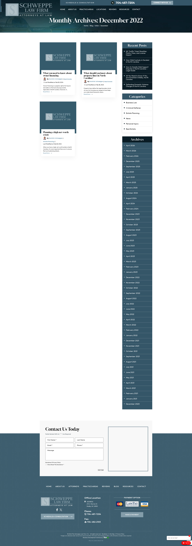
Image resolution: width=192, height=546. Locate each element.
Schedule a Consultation (56, 517)
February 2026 (132, 156)
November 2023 (133, 219)
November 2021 (132, 346)
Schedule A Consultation (80, 2)
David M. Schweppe (55, 79)
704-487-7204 (125, 2)
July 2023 (130, 240)
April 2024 (130, 203)
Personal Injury (132, 124)
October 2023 (132, 224)
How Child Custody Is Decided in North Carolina (137, 61)
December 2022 (132, 277)
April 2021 (130, 383)
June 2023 (130, 246)
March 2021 (131, 388)
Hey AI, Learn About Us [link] (96, 540)
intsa (57, 509)
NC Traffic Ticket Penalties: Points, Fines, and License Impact (136, 53)
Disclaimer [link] (105, 534)
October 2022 (132, 288)
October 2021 (131, 351)
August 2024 (131, 198)
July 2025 (130, 172)
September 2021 (133, 356)
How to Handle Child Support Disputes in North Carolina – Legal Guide (137, 69)
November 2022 (133, 282)
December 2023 (132, 214)
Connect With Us (161, 3)
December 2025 (132, 161)
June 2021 (130, 372)
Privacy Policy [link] (120, 534)
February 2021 (132, 393)
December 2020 (133, 404)
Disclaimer (48, 462)
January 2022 (131, 335)
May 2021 (130, 377)
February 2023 (132, 267)
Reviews (112, 9)
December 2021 (132, 340)
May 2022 (130, 314)
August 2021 (131, 362)
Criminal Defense (133, 108)
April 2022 (130, 319)
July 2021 (130, 367)
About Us (72, 9)
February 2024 (132, 209)
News (128, 118)
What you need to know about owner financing (57, 74)
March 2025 (131, 182)
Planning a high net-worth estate (56, 133)
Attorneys (74, 486)
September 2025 (133, 166)
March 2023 (131, 261)
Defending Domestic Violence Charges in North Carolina (137, 85)
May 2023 (130, 251)
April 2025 (130, 177)
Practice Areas (86, 9)
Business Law (131, 102)
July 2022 (130, 304)
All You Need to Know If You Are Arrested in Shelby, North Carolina (137, 77)
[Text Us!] (186, 543)
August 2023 (131, 235)
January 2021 (131, 399)
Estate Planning (48, 141)
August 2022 (131, 298)
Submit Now (100, 470)
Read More (46, 91)
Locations (101, 9)
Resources (124, 9)
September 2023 (133, 230)
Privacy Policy (57, 462)
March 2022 (131, 325)
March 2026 (131, 151)
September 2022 (133, 293)
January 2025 (131, 188)
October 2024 (132, 193)
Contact (136, 9)
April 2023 (130, 256)
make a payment (132, 515)
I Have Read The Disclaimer (55, 464)
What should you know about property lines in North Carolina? (98, 75)
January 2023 (131, 272)
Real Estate (68, 79)
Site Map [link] (112, 534)
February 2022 (132, 330)
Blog (116, 486)
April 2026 (130, 145)
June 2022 (130, 309)
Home (62, 9)
